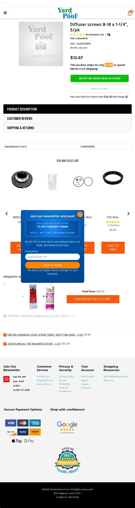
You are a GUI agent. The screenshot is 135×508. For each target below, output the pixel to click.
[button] (78, 34)
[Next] (128, 213)
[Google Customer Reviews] (67, 427)
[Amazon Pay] (35, 431)
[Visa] (11, 422)
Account (121, 4)
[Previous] (6, 213)
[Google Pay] (29, 440)
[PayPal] (23, 431)
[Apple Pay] (17, 440)
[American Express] (35, 422)
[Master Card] (23, 422)
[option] (41, 44)
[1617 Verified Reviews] (67, 474)
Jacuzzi (83, 47)
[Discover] (11, 431)
